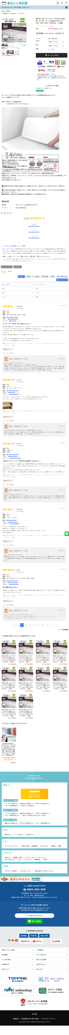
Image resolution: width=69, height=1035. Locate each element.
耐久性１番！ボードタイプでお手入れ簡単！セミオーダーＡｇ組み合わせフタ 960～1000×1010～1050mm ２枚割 (26, 686)
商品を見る (13, 762)
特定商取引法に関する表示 (30, 1019)
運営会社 (16, 1019)
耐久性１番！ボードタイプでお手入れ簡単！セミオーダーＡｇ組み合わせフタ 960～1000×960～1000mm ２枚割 (9, 659)
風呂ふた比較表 (41, 959)
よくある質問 (6, 959)
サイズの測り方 (41, 955)
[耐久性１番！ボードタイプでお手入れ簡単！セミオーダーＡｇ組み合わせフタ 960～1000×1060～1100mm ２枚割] (9, 701)
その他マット (30, 834)
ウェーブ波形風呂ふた (12, 806)
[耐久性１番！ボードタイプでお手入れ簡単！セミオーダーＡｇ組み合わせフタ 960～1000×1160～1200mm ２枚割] (60, 674)
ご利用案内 (39, 950)
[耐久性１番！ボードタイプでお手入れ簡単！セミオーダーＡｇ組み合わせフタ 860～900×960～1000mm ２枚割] (9, 674)
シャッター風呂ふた (11, 803)
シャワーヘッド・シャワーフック (35, 857)
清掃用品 (37, 859)
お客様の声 (5, 964)
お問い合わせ (40, 964)
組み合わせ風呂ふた (26, 803)
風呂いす (7, 857)
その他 (45, 859)
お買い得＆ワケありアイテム (43, 871)
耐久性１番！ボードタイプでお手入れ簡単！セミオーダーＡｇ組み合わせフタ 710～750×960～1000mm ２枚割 (60, 659)
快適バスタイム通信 (8, 950)
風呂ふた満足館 (6, 11)
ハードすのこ (19, 834)
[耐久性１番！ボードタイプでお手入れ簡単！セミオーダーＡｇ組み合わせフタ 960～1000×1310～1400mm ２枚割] (26, 701)
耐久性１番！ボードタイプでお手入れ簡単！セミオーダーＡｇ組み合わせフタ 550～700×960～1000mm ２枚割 (43, 659)
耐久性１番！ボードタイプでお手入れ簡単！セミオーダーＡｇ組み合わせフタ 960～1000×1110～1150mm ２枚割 (43, 686)
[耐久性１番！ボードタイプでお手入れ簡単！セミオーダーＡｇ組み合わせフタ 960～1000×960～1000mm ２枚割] (9, 647)
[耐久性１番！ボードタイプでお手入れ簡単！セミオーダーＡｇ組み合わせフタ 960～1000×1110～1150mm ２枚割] (43, 674)
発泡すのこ (8, 834)
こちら (49, 76)
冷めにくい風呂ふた (28, 806)
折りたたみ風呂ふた (42, 803)
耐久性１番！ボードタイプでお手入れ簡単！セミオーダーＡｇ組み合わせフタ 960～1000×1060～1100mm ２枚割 (9, 712)
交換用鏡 (34, 846)
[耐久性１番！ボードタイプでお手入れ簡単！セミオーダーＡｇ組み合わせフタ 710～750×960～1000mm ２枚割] (60, 647)
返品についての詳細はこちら (45, 88)
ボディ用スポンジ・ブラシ (13, 859)
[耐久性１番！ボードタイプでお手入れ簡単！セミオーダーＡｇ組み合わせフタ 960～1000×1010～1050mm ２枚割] (26, 674)
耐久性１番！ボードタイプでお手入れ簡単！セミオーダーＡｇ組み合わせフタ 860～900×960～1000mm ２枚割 (9, 686)
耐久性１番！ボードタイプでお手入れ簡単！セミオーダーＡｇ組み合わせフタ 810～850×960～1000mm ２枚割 (26, 659)
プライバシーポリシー (49, 1019)
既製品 (53, 846)
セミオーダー (22, 13)
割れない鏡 (25, 846)
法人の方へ (39, 969)
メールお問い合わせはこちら (34, 915)
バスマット (28, 859)
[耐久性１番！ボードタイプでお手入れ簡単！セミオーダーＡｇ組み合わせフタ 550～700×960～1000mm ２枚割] (43, 647)
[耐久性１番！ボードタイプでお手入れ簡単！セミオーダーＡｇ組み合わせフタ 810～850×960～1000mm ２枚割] (26, 647)
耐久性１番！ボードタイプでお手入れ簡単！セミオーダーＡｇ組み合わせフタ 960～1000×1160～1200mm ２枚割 (60, 686)
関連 (59, 846)
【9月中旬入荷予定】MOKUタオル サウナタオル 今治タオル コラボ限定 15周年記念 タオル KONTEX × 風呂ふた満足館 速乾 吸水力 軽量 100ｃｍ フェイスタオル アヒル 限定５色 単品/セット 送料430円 (9, 749)
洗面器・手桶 (17, 857)
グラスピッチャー (26, 871)
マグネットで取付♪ (11, 871)
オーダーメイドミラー (12, 846)
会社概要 (5, 955)
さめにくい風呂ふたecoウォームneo (34, 815)
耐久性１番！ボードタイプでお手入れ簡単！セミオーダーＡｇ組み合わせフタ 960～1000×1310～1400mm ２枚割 (26, 712)
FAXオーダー (6, 969)
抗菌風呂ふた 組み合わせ (9, 13)
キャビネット (44, 846)
